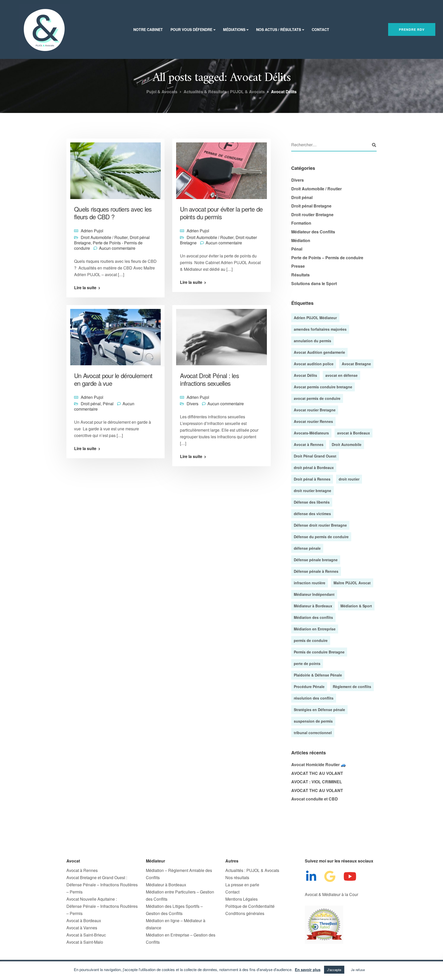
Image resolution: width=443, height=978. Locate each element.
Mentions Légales (241, 899)
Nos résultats (237, 877)
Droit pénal (91, 404)
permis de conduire (311, 640)
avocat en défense (341, 375)
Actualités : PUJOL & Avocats (252, 870)
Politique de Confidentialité (250, 906)
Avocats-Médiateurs (311, 432)
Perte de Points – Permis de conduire (327, 258)
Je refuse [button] (358, 969)
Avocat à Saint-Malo (84, 942)
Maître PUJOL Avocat (352, 582)
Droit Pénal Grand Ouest (315, 456)
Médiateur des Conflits (313, 232)
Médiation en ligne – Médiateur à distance (175, 924)
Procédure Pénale (309, 686)
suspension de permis (313, 721)
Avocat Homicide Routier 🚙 (318, 764)
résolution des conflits (314, 698)
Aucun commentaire (117, 248)
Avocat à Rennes (309, 444)
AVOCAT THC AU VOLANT (317, 773)
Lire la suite (85, 288)
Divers (192, 404)
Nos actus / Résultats (278, 29)
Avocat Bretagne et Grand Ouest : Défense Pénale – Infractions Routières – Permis (102, 885)
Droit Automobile (346, 444)
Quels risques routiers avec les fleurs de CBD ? (113, 212)
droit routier (349, 479)
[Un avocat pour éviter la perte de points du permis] (221, 168)
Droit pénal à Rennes (312, 479)
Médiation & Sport (356, 605)
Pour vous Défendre (191, 29)
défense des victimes (312, 513)
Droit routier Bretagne (312, 214)
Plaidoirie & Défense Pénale (318, 675)
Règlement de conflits (352, 686)
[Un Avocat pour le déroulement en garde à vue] (115, 335)
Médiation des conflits (313, 617)
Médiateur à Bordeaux (313, 605)
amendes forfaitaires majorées (320, 329)
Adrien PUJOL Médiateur (315, 317)
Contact (320, 29)
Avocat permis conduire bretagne (323, 386)
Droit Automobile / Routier (104, 237)
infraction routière (309, 582)
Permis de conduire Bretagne (319, 651)
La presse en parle (242, 885)
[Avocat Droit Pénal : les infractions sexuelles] (221, 335)
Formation (301, 223)
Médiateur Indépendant (314, 594)
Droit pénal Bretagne (311, 206)
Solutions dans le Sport (314, 283)
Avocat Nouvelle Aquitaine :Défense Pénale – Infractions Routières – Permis (102, 906)
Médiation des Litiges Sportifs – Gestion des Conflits (174, 909)
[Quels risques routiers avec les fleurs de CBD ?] (115, 168)
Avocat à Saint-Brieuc (86, 935)
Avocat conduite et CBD (314, 799)
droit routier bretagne (312, 490)
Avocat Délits (305, 375)
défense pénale (307, 548)
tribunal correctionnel (313, 732)
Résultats (300, 275)
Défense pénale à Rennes (316, 571)
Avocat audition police (314, 363)
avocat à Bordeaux (353, 432)
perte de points (307, 663)
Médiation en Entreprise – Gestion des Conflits (180, 938)
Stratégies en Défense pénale (319, 709)
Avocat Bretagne (356, 363)
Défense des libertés (312, 502)
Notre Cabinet (148, 29)
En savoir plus (307, 969)
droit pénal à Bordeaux (314, 467)
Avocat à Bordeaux (83, 920)
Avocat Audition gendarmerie (319, 352)
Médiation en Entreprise (315, 628)
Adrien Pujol (92, 231)
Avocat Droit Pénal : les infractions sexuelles (209, 379)
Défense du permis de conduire (321, 536)
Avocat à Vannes (81, 928)
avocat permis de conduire (317, 398)
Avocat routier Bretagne (315, 409)
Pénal (108, 404)
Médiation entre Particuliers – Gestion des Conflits (180, 895)
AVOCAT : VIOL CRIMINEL (316, 782)
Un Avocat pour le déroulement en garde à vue (113, 379)
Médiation (300, 240)
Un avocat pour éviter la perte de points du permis (221, 212)
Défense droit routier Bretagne (320, 525)
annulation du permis (312, 340)
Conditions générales (244, 913)
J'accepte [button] (334, 969)
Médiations (234, 29)
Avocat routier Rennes (313, 421)
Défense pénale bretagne (316, 559)
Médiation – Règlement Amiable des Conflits (179, 873)
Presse (298, 266)
